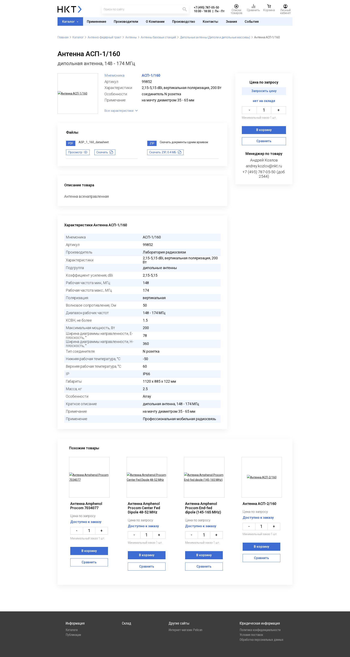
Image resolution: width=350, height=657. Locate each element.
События (252, 22)
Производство (183, 22)
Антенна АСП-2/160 (259, 503)
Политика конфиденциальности (260, 630)
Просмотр (75, 152)
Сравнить (263, 141)
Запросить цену (263, 91)
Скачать (102, 152)
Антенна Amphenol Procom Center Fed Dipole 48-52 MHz (144, 507)
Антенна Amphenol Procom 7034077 (86, 505)
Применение (96, 22)
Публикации (73, 635)
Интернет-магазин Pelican (185, 630)
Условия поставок (251, 635)
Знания (231, 22)
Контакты (210, 22)
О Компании (155, 22)
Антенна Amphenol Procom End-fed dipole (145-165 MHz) (203, 507)
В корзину (264, 130)
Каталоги (72, 630)
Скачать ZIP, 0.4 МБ (162, 152)
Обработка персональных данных (261, 639)
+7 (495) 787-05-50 (206, 7)
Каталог (69, 22)
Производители (126, 22)
